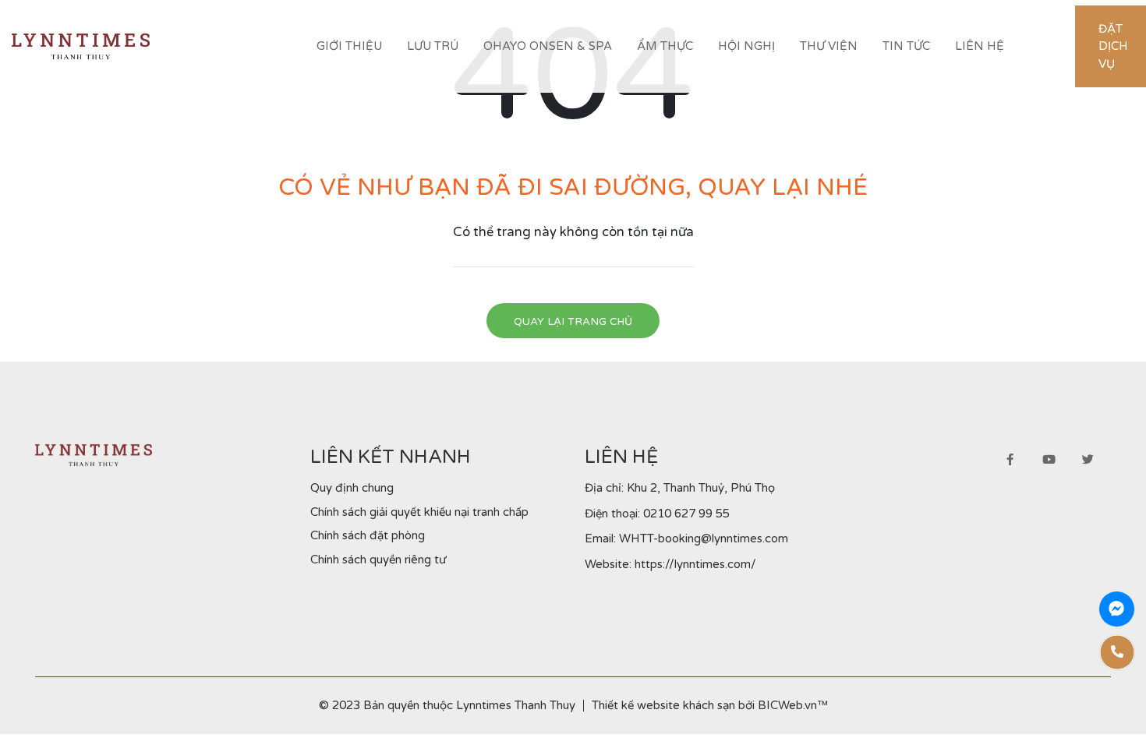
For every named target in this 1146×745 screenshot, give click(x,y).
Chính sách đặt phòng (367, 535)
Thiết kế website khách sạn (663, 705)
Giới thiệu (349, 46)
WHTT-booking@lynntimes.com (703, 538)
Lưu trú (432, 46)
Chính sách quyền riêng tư (378, 560)
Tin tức (906, 46)
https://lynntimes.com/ (695, 564)
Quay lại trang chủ (573, 322)
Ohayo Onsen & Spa (547, 46)
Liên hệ (979, 46)
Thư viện (829, 46)
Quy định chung (352, 488)
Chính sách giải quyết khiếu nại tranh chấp (419, 512)
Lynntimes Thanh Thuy (515, 705)
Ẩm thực (665, 46)
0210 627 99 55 (686, 514)
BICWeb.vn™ (793, 705)
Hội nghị (746, 46)
